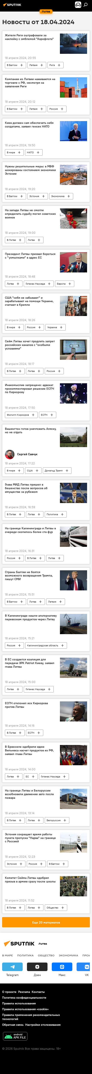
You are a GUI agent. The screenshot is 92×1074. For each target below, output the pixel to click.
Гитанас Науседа (35, 283)
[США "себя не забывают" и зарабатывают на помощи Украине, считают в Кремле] (73, 306)
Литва (31, 239)
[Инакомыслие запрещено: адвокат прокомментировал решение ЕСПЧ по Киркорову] (73, 393)
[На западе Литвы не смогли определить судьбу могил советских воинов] (73, 218)
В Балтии (12, 65)
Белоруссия (54, 820)
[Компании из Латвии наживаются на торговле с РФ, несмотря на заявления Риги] (73, 87)
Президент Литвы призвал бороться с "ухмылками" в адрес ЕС (30, 255)
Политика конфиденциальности (24, 997)
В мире (11, 152)
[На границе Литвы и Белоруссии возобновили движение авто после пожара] (73, 799)
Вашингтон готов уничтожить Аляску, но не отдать (30, 430)
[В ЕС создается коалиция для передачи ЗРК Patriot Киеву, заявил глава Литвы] (73, 668)
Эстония (34, 196)
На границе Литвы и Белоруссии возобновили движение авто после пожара (29, 794)
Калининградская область (42, 645)
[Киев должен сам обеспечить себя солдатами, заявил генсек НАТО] (73, 131)
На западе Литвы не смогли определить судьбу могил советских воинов (30, 213)
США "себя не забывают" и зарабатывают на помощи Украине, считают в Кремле (29, 301)
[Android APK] (15, 1037)
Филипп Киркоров (18, 414)
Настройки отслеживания (43, 1025)
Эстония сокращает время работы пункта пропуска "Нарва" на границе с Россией (30, 838)
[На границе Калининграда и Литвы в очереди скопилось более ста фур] (73, 537)
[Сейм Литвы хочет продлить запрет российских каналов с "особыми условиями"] (73, 349)
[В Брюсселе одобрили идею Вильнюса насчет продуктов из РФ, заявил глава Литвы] (73, 755)
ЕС (27, 776)
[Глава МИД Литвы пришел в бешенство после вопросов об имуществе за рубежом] (73, 493)
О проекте (9, 992)
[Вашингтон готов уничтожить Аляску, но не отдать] (73, 437)
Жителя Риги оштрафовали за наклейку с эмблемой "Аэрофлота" (29, 37)
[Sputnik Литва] (13, 6)
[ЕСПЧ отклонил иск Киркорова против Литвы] (73, 711)
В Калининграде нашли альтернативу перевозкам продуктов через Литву (31, 617)
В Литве (11, 239)
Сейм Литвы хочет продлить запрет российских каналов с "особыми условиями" (30, 344)
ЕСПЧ (44, 414)
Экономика (57, 196)
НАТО (30, 152)
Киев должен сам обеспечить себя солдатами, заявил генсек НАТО (29, 124)
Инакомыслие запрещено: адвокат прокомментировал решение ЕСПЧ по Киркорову (29, 388)
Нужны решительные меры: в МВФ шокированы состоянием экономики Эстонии (30, 170)
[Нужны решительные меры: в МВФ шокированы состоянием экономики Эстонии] (73, 175)
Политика (52, 514)
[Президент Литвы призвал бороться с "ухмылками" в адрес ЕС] (73, 262)
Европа (61, 283)
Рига (52, 65)
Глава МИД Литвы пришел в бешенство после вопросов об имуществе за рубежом (26, 488)
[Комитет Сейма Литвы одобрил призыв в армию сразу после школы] (73, 886)
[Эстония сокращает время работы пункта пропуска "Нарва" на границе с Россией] (73, 843)
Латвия (33, 65)
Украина (52, 327)
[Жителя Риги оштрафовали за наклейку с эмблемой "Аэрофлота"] (73, 44)
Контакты (38, 992)
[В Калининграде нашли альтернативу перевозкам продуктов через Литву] (73, 624)
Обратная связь (13, 1025)
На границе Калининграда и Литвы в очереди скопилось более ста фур (30, 530)
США (30, 470)
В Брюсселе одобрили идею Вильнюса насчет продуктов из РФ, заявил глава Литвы (29, 750)
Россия (53, 108)
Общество (52, 907)
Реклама (24, 992)
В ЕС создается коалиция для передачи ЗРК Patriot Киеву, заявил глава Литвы (29, 663)
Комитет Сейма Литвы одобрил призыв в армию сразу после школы (30, 879)
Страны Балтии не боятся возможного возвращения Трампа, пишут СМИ (29, 575)
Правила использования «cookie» (25, 1009)
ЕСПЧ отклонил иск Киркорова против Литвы (26, 705)
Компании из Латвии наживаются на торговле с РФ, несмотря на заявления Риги (30, 82)
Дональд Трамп (54, 470)
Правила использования (19, 1003)
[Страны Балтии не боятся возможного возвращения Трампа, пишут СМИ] (73, 580)
